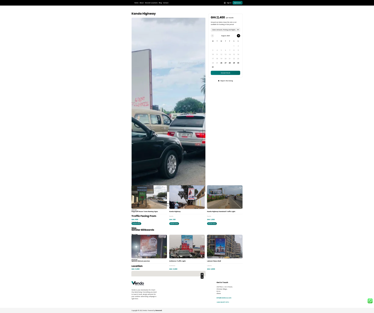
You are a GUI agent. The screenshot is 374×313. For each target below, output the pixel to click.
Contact (165, 3)
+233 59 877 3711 (223, 302)
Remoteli (159, 310)
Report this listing (226, 81)
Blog (160, 3)
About (142, 3)
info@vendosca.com (224, 298)
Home (136, 3)
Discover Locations (151, 3)
